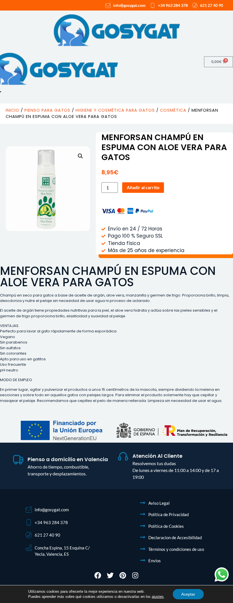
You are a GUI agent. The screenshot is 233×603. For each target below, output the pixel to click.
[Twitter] (110, 575)
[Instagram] (135, 575)
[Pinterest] (122, 575)
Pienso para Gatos (47, 110)
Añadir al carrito (143, 187)
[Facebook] (97, 575)
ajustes (158, 596)
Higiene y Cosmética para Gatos (115, 110)
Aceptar (188, 594)
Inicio (12, 110)
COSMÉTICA (173, 110)
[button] (80, 156)
